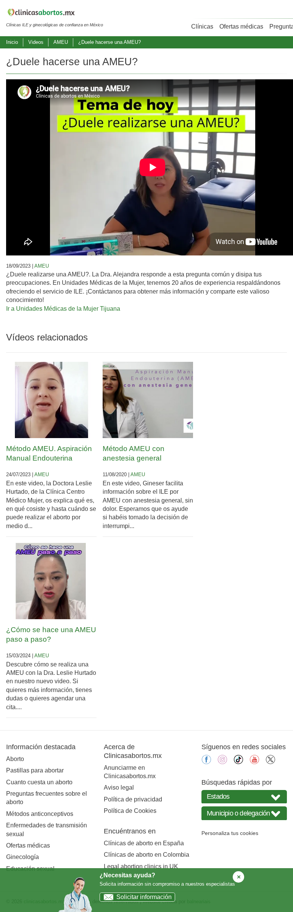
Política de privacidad (133, 799)
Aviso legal (119, 787)
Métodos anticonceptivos (39, 814)
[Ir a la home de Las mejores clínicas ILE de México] (54, 14)
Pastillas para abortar (35, 770)
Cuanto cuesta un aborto (39, 782)
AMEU (60, 42)
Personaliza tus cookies (229, 833)
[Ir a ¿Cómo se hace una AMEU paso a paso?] (51, 581)
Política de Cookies (130, 811)
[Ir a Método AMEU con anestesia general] (148, 400)
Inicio (12, 42)
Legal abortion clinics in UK (141, 866)
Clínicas (202, 26)
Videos (35, 42)
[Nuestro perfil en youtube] (254, 762)
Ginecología (22, 857)
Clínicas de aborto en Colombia (146, 854)
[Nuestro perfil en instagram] (222, 762)
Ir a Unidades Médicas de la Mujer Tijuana (63, 308)
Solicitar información (144, 897)
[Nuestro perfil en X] (270, 762)
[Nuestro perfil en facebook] (206, 762)
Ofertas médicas (241, 26)
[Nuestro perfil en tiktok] (238, 762)
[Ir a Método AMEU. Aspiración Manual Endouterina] (51, 400)
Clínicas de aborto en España (144, 843)
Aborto (15, 759)
